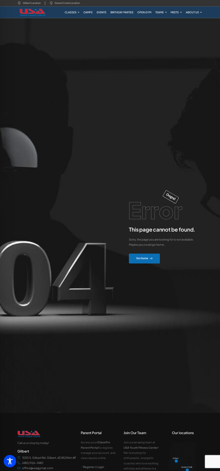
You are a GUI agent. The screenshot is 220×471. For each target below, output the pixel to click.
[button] (214, 460)
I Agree (124, 460)
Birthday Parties (121, 12)
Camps (88, 12)
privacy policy (199, 460)
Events (101, 12)
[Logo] (29, 12)
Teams (159, 12)
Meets (175, 12)
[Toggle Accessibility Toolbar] (10, 461)
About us (192, 12)
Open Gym (144, 12)
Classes (70, 12)
